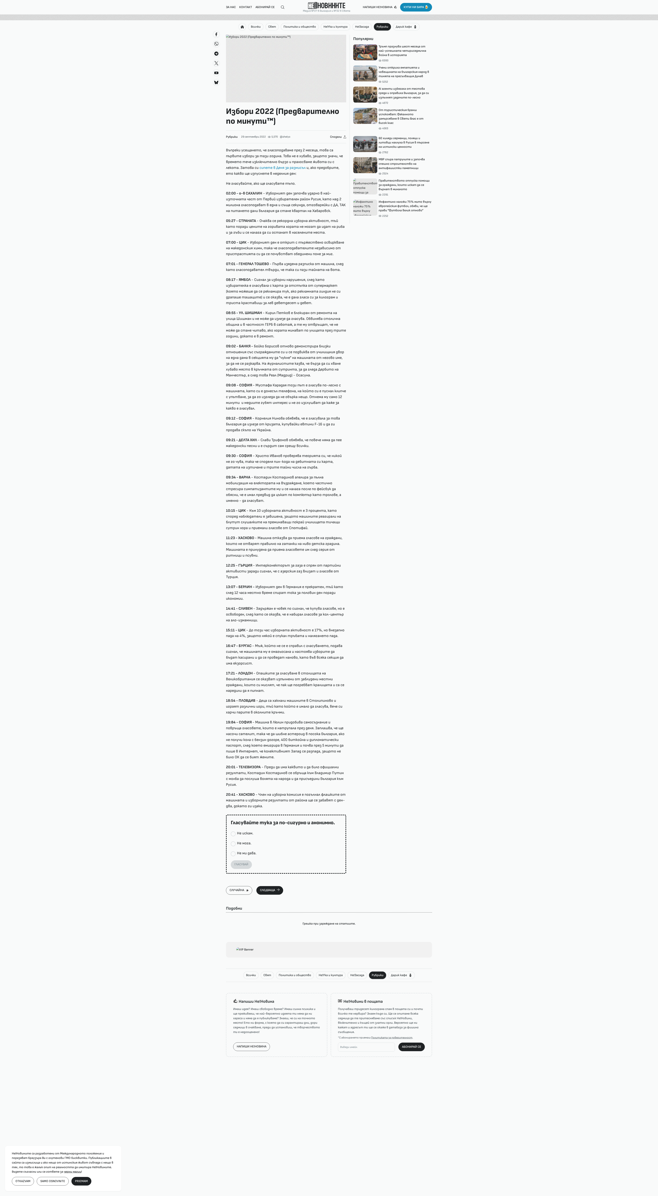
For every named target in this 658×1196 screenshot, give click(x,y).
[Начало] (242, 27)
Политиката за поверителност (391, 1037)
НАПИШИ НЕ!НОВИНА (251, 1046)
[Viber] (216, 44)
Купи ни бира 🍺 (416, 7)
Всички (256, 27)
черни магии (72, 1171)
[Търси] (281, 7)
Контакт (245, 7)
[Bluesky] (216, 82)
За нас (231, 7)
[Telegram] (216, 53)
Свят (272, 27)
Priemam (81, 1181)
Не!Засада (362, 27)
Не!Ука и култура (336, 27)
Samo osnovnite (52, 1181)
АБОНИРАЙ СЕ (411, 1047)
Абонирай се (265, 7)
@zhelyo (285, 136)
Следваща (267, 890)
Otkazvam (22, 1181)
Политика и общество (299, 27)
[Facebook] (216, 34)
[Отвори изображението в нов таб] (286, 68)
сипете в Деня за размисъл (282, 167)
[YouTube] (216, 72)
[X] (216, 63)
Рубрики (382, 27)
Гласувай (241, 864)
